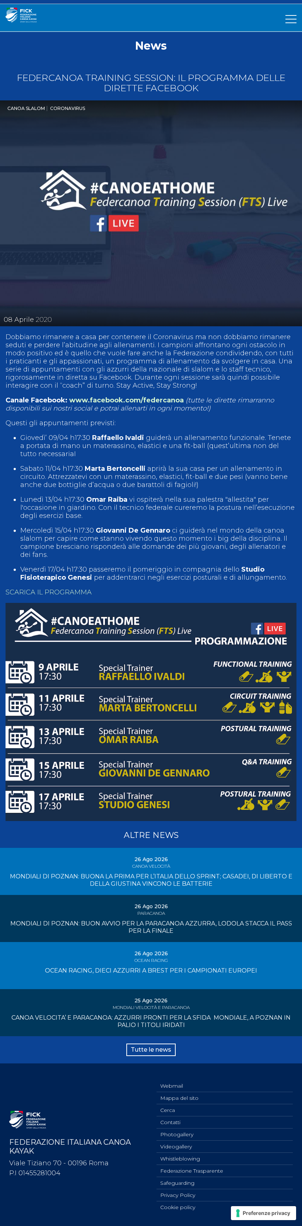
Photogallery (176, 1134)
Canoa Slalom (26, 108)
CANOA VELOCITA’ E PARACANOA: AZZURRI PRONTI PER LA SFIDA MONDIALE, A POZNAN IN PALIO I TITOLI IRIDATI (151, 1021)
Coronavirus (67, 108)
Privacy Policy (177, 1195)
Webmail (171, 1086)
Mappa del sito (179, 1098)
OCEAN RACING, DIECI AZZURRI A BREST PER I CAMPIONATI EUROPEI (151, 970)
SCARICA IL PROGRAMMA (49, 592)
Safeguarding (177, 1183)
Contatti (170, 1122)
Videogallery (176, 1146)
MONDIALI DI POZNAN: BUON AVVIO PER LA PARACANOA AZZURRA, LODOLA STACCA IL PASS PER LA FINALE (151, 927)
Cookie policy (177, 1207)
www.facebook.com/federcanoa (126, 400)
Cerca (167, 1110)
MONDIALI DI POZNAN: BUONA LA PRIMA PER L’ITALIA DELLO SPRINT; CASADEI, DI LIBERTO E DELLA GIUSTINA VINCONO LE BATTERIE (151, 880)
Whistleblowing (180, 1158)
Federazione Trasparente (191, 1171)
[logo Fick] (21, 20)
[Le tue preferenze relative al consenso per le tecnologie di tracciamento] (263, 1213)
